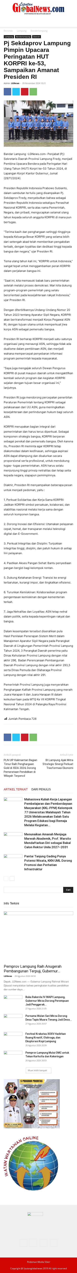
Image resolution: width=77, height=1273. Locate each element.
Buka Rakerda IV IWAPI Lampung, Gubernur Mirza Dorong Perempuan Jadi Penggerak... (47, 1001)
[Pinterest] (24, 91)
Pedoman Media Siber (38, 1261)
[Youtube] (53, 1243)
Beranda (8, 30)
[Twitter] (16, 91)
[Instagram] (33, 1242)
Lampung (22, 30)
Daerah (36, 36)
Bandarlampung (39, 30)
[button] (6, 22)
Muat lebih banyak (37, 1070)
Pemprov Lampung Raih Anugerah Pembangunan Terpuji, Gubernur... (32, 968)
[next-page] (12, 878)
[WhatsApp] (33, 91)
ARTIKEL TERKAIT (16, 789)
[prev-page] (6, 878)
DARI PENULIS (41, 789)
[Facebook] (7, 91)
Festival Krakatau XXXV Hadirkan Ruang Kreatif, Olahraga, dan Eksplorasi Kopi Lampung (45, 1037)
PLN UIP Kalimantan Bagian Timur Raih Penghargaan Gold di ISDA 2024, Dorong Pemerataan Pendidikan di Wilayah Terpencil (20, 767)
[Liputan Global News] (38, 8)
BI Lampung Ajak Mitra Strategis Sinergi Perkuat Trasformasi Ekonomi (58, 764)
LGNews (15, 83)
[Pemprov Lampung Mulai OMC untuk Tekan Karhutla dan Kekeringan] (13, 1057)
